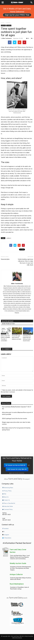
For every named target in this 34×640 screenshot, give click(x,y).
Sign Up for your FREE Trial (17, 15)
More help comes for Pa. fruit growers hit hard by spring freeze (16, 429)
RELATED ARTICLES (7, 321)
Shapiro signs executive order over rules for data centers (16, 423)
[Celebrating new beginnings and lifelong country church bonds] (28, 330)
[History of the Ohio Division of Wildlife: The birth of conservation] (6, 330)
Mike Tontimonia (7, 38)
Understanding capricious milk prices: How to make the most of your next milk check (25, 262)
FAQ (4, 494)
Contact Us (7, 500)
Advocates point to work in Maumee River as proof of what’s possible (17, 413)
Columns (3, 25)
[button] (31, 2)
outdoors (8, 238)
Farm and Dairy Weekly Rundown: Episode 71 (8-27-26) (16, 407)
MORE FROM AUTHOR (8, 323)
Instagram (6, 534)
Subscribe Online (8, 506)
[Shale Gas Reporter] (17, 615)
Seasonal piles (5, 259)
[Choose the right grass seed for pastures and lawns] (17, 330)
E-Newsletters (7, 538)
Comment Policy (8, 509)
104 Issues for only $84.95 (17, 469)
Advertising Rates (8, 487)
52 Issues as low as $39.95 (15, 465)
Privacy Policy (8, 490)
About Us (6, 497)
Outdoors (9, 25)
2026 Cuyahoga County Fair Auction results (14, 418)
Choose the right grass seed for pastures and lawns (16, 337)
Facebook (6, 528)
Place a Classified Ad (9, 503)
